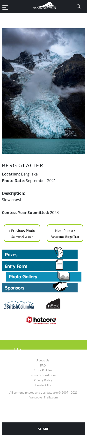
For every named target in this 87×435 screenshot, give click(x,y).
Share (43, 429)
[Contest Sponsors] (43, 287)
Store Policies (43, 370)
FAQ (43, 365)
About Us (42, 360)
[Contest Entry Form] (43, 265)
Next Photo (65, 233)
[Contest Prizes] (43, 253)
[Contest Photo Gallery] (43, 275)
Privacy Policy (43, 380)
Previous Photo (22, 233)
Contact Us (43, 385)
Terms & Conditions (43, 375)
